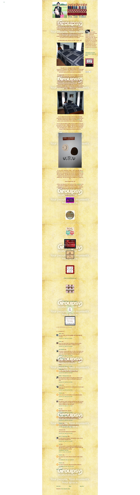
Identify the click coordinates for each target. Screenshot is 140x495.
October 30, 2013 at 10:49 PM (66, 459)
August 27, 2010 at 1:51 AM (65, 420)
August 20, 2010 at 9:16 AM (65, 390)
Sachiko (60, 369)
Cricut (82, 171)
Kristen (60, 341)
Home (70, 486)
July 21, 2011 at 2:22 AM (65, 451)
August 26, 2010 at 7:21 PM (65, 412)
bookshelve (79, 184)
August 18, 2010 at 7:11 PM (65, 366)
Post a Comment (59, 469)
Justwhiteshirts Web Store (63, 450)
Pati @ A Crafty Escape (63, 436)
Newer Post (58, 486)
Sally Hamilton (61, 349)
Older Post (82, 486)
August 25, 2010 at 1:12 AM (65, 405)
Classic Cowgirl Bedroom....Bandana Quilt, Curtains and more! (69, 24)
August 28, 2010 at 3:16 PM (65, 441)
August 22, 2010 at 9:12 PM (65, 396)
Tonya (92, 30)
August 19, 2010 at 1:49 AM (65, 372)
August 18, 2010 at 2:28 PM (65, 346)
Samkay (60, 385)
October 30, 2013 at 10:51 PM (66, 466)
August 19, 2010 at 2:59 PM (65, 382)
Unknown (60, 393)
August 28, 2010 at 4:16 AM (65, 426)
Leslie (60, 399)
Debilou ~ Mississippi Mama (64, 375)
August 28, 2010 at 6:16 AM (65, 433)
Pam (59, 408)
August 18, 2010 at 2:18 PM (65, 338)
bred (60, 444)
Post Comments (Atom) (65, 488)
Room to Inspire (62, 358)
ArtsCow (78, 119)
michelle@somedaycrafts (63, 415)
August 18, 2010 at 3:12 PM (65, 355)
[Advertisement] (64, 477)
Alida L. (60, 333)
